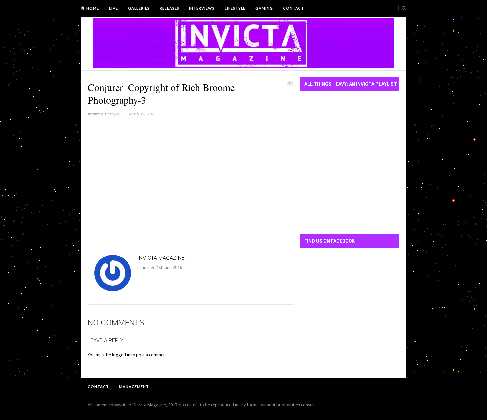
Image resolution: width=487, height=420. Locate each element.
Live (113, 8)
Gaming (264, 8)
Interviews (202, 8)
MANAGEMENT (134, 386)
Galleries (139, 8)
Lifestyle (235, 8)
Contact (293, 8)
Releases (169, 8)
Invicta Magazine (106, 113)
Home (92, 8)
